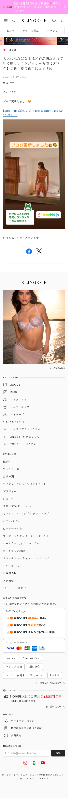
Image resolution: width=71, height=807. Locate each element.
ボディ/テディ (11, 521)
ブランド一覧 (11, 469)
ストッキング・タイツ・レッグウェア (26, 558)
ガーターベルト (12, 528)
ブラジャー (54, 31)
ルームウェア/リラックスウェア (22, 543)
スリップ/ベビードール (17, 506)
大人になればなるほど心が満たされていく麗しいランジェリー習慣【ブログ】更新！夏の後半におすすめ (33, 63)
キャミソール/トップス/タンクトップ (26, 513)
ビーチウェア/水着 (14, 551)
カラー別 (8, 476)
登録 (58, 753)
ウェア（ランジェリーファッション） (26, 536)
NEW (10, 31)
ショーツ (8, 499)
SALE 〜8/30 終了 (14, 588)
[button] (5, 20)
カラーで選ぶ (30, 31)
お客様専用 (10, 573)
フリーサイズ (11, 566)
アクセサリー (11, 580)
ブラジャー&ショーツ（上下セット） (26, 484)
